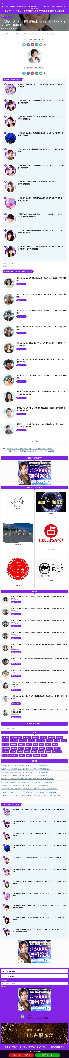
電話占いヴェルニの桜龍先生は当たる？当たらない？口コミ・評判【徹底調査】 (30, 449)
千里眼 (35, 744)
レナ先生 (57, 741)
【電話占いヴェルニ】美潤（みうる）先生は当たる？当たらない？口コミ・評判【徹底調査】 (29, 789)
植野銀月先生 (7, 266)
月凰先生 (55, 744)
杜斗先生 (14, 748)
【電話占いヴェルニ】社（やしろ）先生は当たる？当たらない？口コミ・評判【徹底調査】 (28, 792)
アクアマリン (23, 741)
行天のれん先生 (57, 752)
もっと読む (35, 441)
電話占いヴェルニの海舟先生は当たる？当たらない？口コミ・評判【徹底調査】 (38, 608)
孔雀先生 (48, 744)
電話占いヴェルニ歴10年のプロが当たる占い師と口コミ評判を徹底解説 (34, 11)
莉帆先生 (41, 752)
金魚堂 (13, 266)
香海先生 (29, 755)
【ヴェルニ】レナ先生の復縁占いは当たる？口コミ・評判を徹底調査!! (37, 857)
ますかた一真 (14, 741)
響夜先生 (22, 755)
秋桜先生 (20, 752)
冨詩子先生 (21, 744)
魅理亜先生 (36, 755)
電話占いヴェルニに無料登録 (20, 1055)
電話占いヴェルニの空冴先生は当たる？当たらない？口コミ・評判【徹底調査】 (38, 620)
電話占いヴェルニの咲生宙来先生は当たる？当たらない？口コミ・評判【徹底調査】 (39, 658)
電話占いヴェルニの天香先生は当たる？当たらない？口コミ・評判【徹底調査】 (38, 670)
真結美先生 (5, 752)
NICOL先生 (35, 737)
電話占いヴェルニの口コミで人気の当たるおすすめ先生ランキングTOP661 (38, 809)
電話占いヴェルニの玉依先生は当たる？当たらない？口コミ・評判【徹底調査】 (38, 596)
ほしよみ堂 (5, 741)
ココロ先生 (31, 741)
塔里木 (41, 744)
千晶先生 (29, 744)
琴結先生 (57, 748)
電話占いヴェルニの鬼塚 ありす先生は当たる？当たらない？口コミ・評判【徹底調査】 (27, 779)
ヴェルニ (64, 741)
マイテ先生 (49, 741)
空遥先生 (27, 752)
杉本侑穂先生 (5, 748)
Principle (43, 737)
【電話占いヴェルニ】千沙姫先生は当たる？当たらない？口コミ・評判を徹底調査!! (31, 451)
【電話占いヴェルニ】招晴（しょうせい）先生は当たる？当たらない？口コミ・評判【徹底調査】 (31, 795)
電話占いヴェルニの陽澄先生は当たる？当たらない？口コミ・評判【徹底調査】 (38, 632)
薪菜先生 (48, 752)
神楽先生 (13, 752)
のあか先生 (59, 737)
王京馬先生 (50, 748)
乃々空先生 (13, 744)
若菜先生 (34, 752)
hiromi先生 (27, 737)
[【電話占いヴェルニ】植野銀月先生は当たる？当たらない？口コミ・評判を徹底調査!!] (36, 44)
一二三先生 (5, 744)
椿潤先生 (28, 748)
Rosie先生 (51, 737)
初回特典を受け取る (46, 1055)
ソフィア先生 (40, 741)
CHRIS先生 (5, 737)
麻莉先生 (44, 755)
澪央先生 (42, 748)
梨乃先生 (21, 748)
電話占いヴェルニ (8, 263)
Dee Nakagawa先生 (16, 737)
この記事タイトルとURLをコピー (35, 39)
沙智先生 (35, 748)
